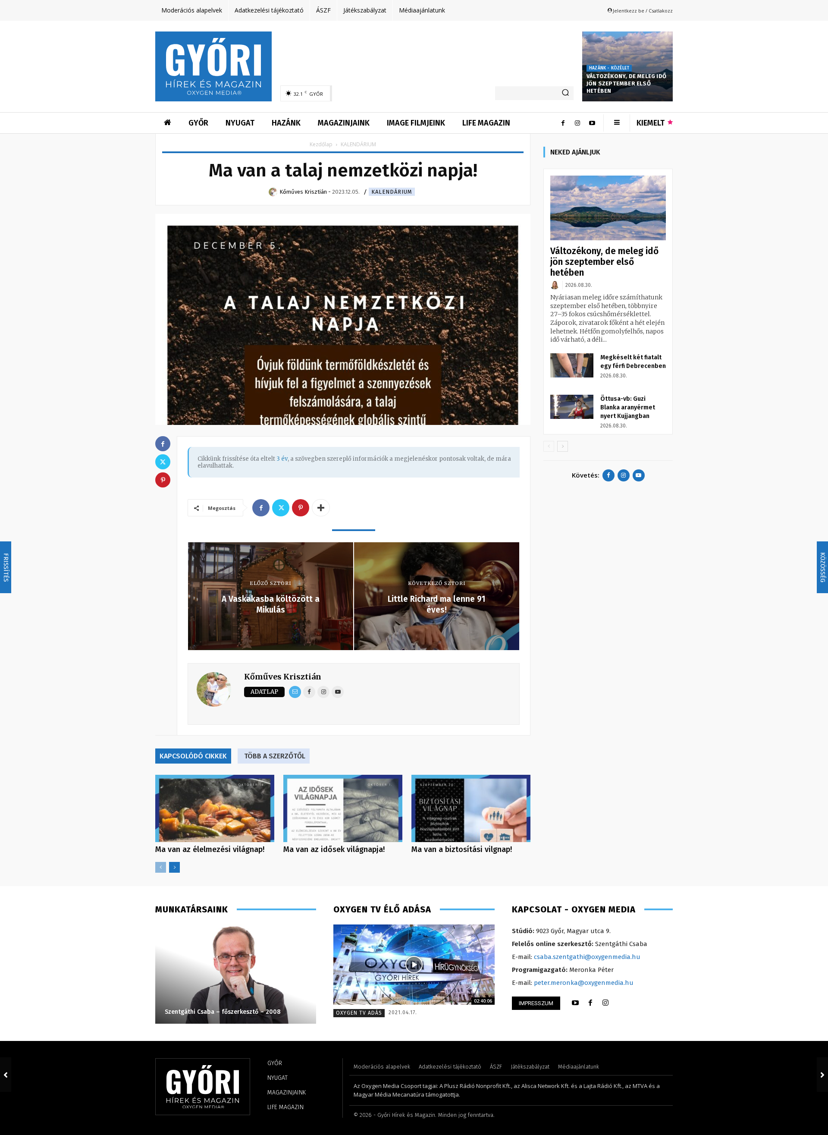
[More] (321, 507)
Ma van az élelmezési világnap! (209, 849)
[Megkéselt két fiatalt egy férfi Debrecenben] (571, 365)
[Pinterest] (300, 507)
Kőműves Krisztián (282, 677)
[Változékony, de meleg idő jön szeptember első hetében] (608, 208)
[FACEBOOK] (590, 1003)
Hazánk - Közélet (609, 68)
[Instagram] (577, 123)
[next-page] (174, 867)
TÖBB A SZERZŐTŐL (274, 756)
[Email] (295, 692)
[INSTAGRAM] (605, 1003)
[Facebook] (563, 123)
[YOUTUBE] (575, 1003)
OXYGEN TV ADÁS (359, 1013)
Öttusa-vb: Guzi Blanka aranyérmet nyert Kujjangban (627, 407)
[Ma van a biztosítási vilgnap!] (470, 808)
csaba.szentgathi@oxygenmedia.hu (587, 957)
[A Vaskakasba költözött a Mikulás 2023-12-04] (5, 1074)
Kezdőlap (321, 144)
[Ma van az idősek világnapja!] (342, 808)
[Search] (565, 93)
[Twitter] (280, 507)
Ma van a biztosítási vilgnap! (461, 849)
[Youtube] (592, 123)
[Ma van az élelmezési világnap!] (214, 808)
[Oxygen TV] (413, 964)
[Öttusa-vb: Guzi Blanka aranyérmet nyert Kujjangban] (571, 407)
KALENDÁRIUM (391, 192)
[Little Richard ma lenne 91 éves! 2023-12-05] (822, 1074)
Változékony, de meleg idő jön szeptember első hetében (626, 83)
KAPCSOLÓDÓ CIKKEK (193, 756)
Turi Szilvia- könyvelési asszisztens (287, 1012)
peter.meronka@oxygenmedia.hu (584, 983)
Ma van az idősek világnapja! (334, 849)
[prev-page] (160, 867)
